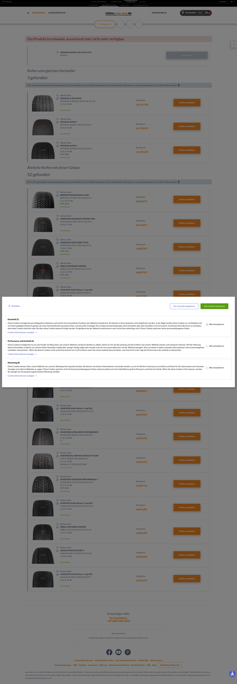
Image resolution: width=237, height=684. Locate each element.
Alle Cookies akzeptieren (214, 306)
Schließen (15, 306)
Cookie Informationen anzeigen (21, 332)
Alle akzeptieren (216, 324)
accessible (232, 673)
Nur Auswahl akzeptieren (184, 306)
